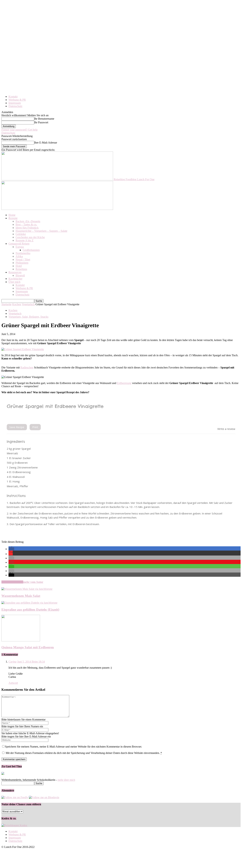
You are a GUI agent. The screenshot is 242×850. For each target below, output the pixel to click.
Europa (20, 246)
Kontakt (13, 96)
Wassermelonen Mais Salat (20, 596)
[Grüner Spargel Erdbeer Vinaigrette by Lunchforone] (22, 349)
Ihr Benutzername (44, 118)
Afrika (19, 256)
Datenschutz (15, 106)
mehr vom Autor (33, 581)
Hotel (19, 265)
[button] (11, 548)
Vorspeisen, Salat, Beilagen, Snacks (28, 316)
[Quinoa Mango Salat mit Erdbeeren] (20, 640)
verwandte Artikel (12, 581)
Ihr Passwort (41, 122)
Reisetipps (21, 269)
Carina (12, 661)
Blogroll (20, 275)
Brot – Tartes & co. (26, 224)
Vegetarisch (28, 304)
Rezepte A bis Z (24, 240)
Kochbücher (15, 278)
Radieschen (26, 367)
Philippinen (22, 262)
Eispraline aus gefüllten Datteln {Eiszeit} (30, 609)
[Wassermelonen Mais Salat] (26, 588)
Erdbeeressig (124, 383)
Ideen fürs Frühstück (27, 227)
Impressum (15, 102)
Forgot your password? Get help (19, 129)
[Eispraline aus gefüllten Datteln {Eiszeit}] (29, 602)
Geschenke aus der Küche (30, 237)
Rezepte (13, 218)
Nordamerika (23, 253)
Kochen (16, 304)
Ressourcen (15, 272)
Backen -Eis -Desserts (28, 221)
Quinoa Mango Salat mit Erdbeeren (27, 647)
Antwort (13, 682)
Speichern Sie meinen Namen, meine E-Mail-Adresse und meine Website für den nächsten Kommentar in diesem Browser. (73, 746)
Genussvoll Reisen (19, 243)
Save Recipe (16, 427)
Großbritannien (31, 249)
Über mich (14, 281)
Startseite (6, 304)
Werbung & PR (17, 99)
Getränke (21, 234)
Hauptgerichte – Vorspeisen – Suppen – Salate (41, 230)
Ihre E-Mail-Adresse (45, 142)
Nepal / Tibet (23, 259)
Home (12, 214)
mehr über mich (66, 779)
